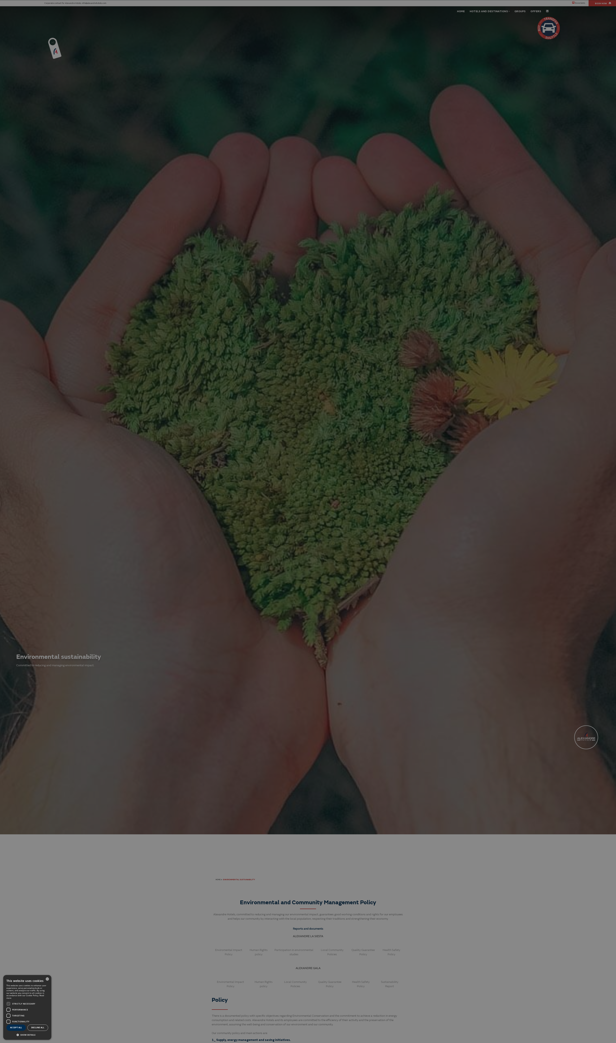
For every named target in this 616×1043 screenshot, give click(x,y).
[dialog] (27, 1007)
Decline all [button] (37, 1027)
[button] (27, 1035)
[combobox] (47, 979)
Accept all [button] (16, 1027)
